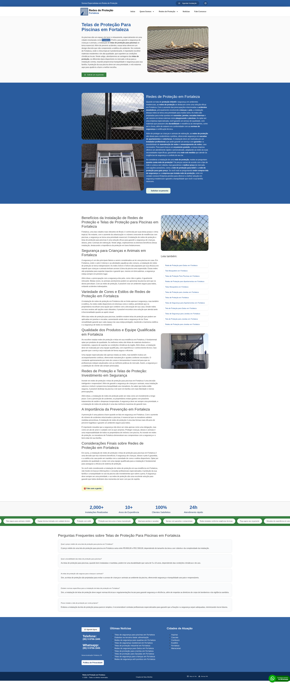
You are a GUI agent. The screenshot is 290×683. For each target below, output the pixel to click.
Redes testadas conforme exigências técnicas (185, 521)
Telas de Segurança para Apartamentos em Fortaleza (185, 303)
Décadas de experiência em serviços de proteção (254, 521)
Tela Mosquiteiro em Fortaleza (176, 270)
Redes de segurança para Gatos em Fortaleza (134, 648)
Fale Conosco (200, 11)
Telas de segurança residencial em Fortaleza (134, 643)
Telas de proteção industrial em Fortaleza (132, 645)
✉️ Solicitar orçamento (158, 191)
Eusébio (174, 643)
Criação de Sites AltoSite (144, 677)
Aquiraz (174, 635)
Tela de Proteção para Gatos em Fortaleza (181, 308)
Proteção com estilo (54, 521)
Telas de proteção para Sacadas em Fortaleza (134, 654)
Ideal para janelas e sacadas (118, 521)
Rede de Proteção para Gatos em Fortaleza (181, 265)
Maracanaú (176, 648)
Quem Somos (145, 11)
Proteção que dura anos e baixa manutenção (84, 521)
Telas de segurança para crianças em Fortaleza (135, 656)
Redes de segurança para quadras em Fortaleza (135, 640)
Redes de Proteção (167, 11)
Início (132, 11)
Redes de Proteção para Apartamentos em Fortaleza (184, 281)
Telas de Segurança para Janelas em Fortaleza (182, 313)
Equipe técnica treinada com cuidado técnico (23, 521)
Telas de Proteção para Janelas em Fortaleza (182, 292)
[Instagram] (205, 3)
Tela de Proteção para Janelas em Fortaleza (181, 319)
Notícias (186, 11)
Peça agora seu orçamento (219, 521)
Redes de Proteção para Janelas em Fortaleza (182, 324)
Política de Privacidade (93, 663)
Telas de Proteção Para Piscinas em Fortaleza (182, 276)
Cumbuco (175, 640)
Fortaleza (106, 40)
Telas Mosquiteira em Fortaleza (176, 287)
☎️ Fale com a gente (93, 488)
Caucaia (174, 637)
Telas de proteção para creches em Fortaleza (134, 651)
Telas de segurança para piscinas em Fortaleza (135, 635)
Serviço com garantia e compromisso (149, 521)
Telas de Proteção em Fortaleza (177, 297)
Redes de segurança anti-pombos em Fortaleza (135, 659)
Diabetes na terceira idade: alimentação (132, 637)
